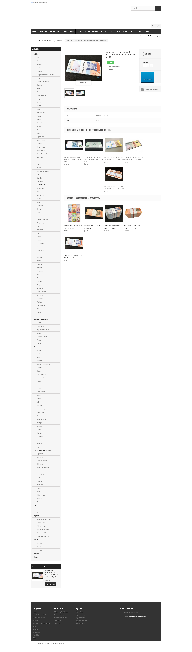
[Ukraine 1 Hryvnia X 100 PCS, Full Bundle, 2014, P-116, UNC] (114, 145)
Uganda (39, 168)
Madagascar (40, 112)
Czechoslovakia (41, 374)
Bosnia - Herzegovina (43, 364)
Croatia (38, 371)
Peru (38, 491)
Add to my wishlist (151, 89)
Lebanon (39, 257)
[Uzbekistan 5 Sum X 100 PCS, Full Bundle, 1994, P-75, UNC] (74, 145)
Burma (38, 202)
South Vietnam (41, 292)
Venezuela (60, 40)
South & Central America (95, 31)
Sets (110, 31)
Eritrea (38, 78)
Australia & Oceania (65, 31)
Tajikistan (39, 298)
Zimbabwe (39, 181)
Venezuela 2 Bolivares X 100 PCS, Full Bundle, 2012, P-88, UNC (51, 574)
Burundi (39, 64)
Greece (38, 395)
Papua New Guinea (42, 330)
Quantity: (146, 62)
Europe (79, 31)
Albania (38, 350)
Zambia (38, 178)
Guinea (38, 92)
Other (146, 31)
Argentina (39, 454)
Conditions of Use (60, 618)
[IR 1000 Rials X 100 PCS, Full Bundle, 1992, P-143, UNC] (133, 145)
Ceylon (38, 209)
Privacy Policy (59, 615)
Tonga (38, 340)
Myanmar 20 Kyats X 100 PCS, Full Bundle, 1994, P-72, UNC (94, 159)
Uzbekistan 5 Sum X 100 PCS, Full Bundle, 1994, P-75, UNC (74, 159)
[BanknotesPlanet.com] (79, 13)
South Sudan (40, 150)
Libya (38, 109)
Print (111, 69)
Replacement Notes (42, 529)
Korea (38, 247)
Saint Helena (40, 495)
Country (39, 509)
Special (118, 31)
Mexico (38, 488)
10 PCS (39, 550)
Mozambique (40, 123)
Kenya (38, 99)
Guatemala (40, 478)
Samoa (38, 333)
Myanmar (39, 271)
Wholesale (127, 31)
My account (80, 608)
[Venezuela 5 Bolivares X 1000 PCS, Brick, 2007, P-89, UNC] (133, 213)
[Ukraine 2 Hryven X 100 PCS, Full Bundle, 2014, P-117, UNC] (114, 174)
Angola (38, 57)
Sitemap (57, 623)
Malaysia (39, 264)
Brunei (38, 199)
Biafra (38, 61)
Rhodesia (39, 130)
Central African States (43, 68)
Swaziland (39, 157)
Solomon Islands (41, 336)
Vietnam (39, 312)
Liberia (38, 106)
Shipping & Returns (61, 612)
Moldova (39, 416)
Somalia (39, 143)
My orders (79, 612)
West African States (43, 171)
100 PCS (39, 547)
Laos (38, 254)
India (38, 226)
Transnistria (40, 436)
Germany (39, 388)
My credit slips (81, 615)
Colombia (39, 464)
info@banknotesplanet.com (137, 617)
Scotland (39, 426)
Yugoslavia (40, 447)
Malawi (38, 116)
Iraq (37, 233)
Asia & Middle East (47, 31)
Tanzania (39, 161)
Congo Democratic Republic (45, 75)
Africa (34, 31)
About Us (57, 620)
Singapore (39, 288)
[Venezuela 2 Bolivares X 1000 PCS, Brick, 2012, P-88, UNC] (114, 213)
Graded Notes (41, 522)
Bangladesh (40, 195)
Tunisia (38, 164)
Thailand (39, 302)
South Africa (40, 147)
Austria (38, 354)
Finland (38, 381)
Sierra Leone (40, 140)
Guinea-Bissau (41, 95)
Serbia (38, 429)
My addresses (80, 618)
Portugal (39, 423)
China (38, 212)
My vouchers (80, 623)
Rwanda (39, 133)
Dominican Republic (42, 467)
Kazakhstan (40, 243)
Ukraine (39, 443)
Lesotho (39, 102)
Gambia (39, 85)
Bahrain (39, 192)
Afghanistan (40, 188)
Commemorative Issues (44, 519)
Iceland (38, 398)
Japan (38, 236)
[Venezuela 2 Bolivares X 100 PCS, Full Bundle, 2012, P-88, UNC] (69, 93)
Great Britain (40, 392)
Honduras (39, 485)
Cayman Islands (41, 460)
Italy (37, 402)
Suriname (39, 498)
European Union (41, 378)
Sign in (158, 36)
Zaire (38, 174)
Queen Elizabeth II (42, 536)
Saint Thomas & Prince (44, 154)
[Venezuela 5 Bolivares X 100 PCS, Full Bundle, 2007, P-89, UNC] (94, 213)
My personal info (82, 620)
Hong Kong (40, 223)
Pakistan (39, 281)
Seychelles (40, 137)
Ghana (38, 88)
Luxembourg (40, 409)
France (38, 385)
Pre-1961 (137, 31)
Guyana (39, 481)
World (38, 512)
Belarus (39, 357)
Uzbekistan (40, 309)
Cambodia (39, 205)
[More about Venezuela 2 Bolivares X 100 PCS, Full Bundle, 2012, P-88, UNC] (37, 575)
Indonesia (39, 230)
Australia (39, 323)
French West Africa (42, 81)
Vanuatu (39, 343)
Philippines (40, 285)
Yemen (38, 316)
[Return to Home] (33, 40)
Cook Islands (40, 326)
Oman (38, 278)
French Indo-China (42, 219)
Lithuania (39, 405)
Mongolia (39, 267)
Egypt (38, 216)
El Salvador (40, 474)
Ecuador (39, 471)
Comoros (39, 71)
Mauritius (39, 119)
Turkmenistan (40, 305)
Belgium (39, 361)
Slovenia (39, 433)
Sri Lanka (39, 295)
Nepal (38, 274)
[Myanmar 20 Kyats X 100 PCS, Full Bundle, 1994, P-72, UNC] (94, 145)
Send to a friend (114, 66)
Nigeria (38, 126)
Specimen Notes (41, 533)
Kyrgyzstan (40, 250)
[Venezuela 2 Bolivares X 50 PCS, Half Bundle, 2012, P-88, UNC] (74, 243)
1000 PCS (39, 543)
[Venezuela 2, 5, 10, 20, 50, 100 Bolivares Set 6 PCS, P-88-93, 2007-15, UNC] (74, 213)
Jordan (38, 240)
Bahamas (39, 457)
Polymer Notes (41, 526)
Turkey (38, 440)
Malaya (38, 261)
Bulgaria (39, 367)
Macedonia (40, 412)
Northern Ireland (41, 419)
